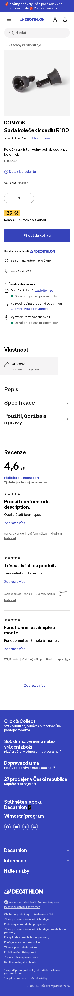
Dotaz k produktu (22, 172)
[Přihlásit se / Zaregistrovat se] (55, 19)
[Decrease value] (9, 198)
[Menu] (9, 19)
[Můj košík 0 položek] (65, 19)
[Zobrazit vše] (5, 45)
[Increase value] (29, 198)
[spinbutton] (19, 198)
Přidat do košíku (37, 235)
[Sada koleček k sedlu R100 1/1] (37, 83)
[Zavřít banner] (66, 6)
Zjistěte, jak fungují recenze (23, 482)
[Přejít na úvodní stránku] (32, 19)
